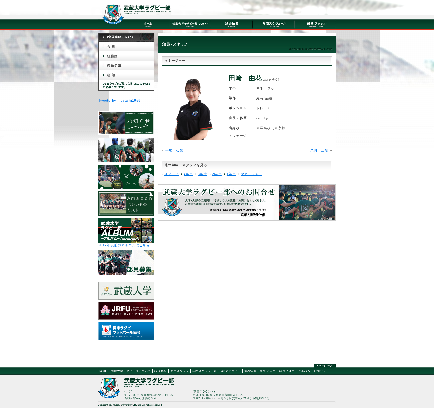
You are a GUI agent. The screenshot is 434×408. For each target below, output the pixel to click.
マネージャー (251, 174)
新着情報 (250, 370)
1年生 (231, 174)
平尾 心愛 (174, 150)
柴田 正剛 (319, 150)
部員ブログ (287, 370)
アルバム (304, 370)
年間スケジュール (204, 370)
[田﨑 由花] (193, 139)
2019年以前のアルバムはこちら (124, 245)
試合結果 (160, 370)
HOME (102, 370)
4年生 (188, 174)
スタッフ (171, 174)
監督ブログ (268, 370)
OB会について (231, 370)
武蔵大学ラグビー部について (131, 370)
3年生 (202, 174)
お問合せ (320, 370)
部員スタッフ (179, 370)
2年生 (217, 174)
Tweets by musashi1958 (119, 100)
